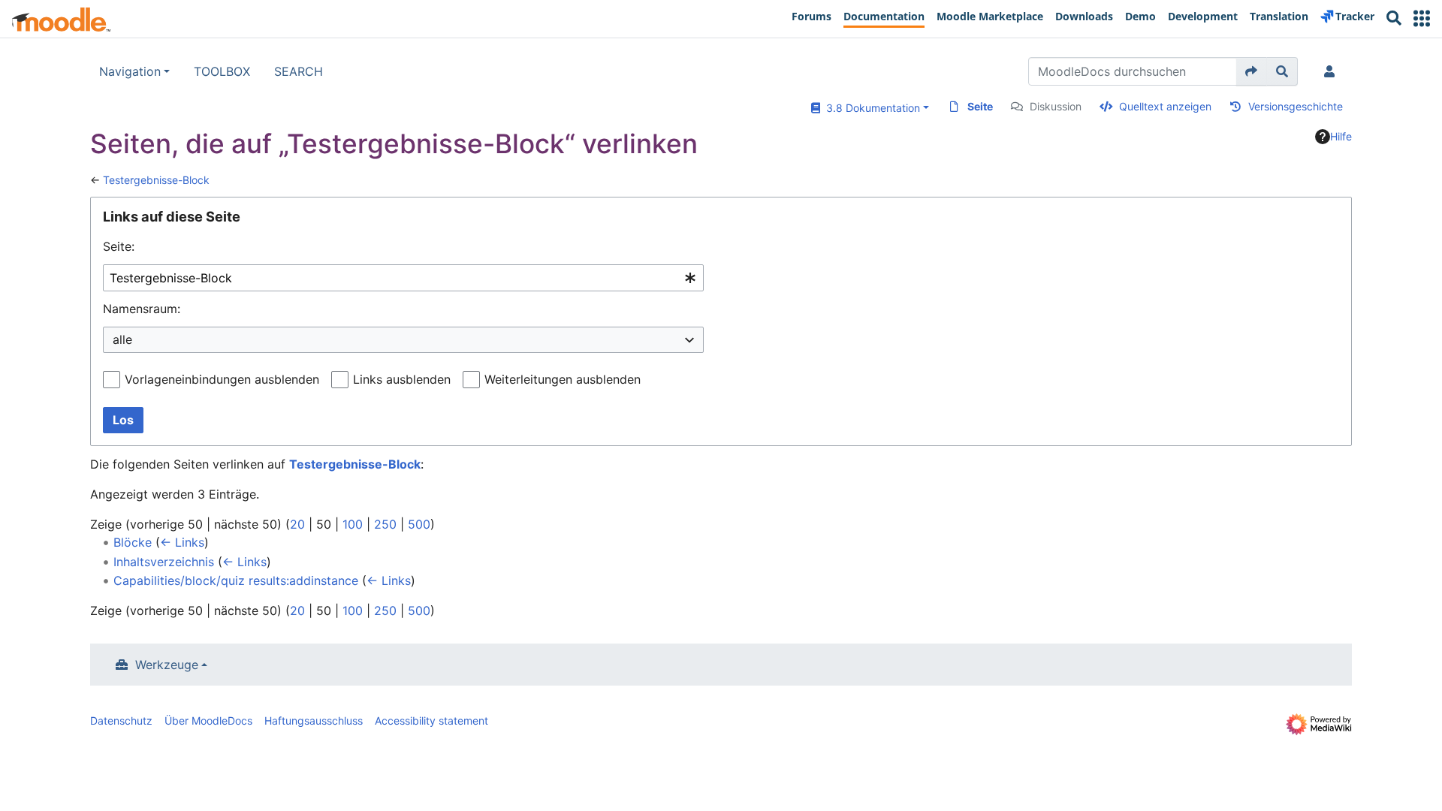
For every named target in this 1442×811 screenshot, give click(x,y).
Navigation (130, 71)
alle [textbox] (122, 339)
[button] (1421, 18)
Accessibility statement (431, 720)
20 (297, 524)
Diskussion (1056, 106)
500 (419, 524)
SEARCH (298, 71)
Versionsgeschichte (1295, 106)
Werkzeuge (166, 664)
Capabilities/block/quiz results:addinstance (235, 580)
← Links (182, 542)
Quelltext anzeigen (1165, 106)
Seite (980, 106)
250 (385, 524)
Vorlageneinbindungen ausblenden (222, 379)
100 (352, 524)
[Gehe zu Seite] (1251, 71)
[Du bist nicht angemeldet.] (1332, 71)
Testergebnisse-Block (156, 179)
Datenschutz (121, 720)
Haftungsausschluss (313, 720)
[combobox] (403, 278)
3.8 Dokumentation (870, 107)
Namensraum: (141, 308)
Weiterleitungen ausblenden (562, 379)
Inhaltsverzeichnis (163, 561)
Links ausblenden (402, 379)
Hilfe (1341, 136)
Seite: (118, 246)
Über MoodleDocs (208, 720)
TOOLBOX (222, 71)
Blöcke (132, 542)
